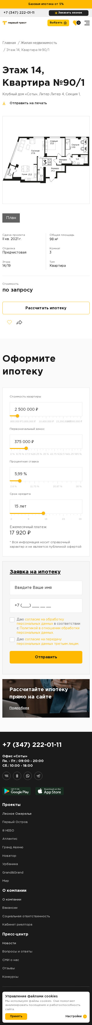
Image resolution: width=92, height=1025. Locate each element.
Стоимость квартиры (25, 396)
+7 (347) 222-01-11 (19, 12)
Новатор (9, 856)
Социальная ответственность (26, 916)
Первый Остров (15, 822)
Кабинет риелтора (17, 924)
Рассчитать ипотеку (46, 308)
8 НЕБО (8, 830)
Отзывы (8, 968)
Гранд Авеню (12, 847)
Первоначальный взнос (27, 429)
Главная (9, 43)
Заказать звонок (70, 13)
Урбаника (10, 864)
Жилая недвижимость (39, 43)
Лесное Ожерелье (17, 814)
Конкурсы (10, 977)
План (11, 218)
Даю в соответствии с (48, 626)
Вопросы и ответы (17, 951)
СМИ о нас (10, 960)
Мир (5, 881)
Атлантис (9, 839)
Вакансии (9, 908)
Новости (9, 943)
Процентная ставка (24, 461)
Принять (16, 1016)
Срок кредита (20, 494)
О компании (11, 899)
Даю (48, 641)
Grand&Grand (12, 872)
